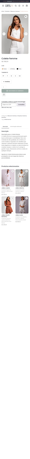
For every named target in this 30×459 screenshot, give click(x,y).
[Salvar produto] (4, 94)
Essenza (24, 116)
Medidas (7, 81)
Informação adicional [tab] (15, 126)
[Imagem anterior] (4, 33)
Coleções (19, 116)
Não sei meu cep (7, 107)
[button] (25, 16)
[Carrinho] (26, 5)
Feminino (7, 11)
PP (3, 76)
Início (3, 11)
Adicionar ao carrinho (16, 91)
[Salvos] (19, 5)
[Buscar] (15, 5)
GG (20, 76)
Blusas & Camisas (15, 11)
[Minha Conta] (23, 5)
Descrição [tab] (5, 126)
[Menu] (3, 5)
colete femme (7, 119)
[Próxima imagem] (26, 33)
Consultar (21, 104)
